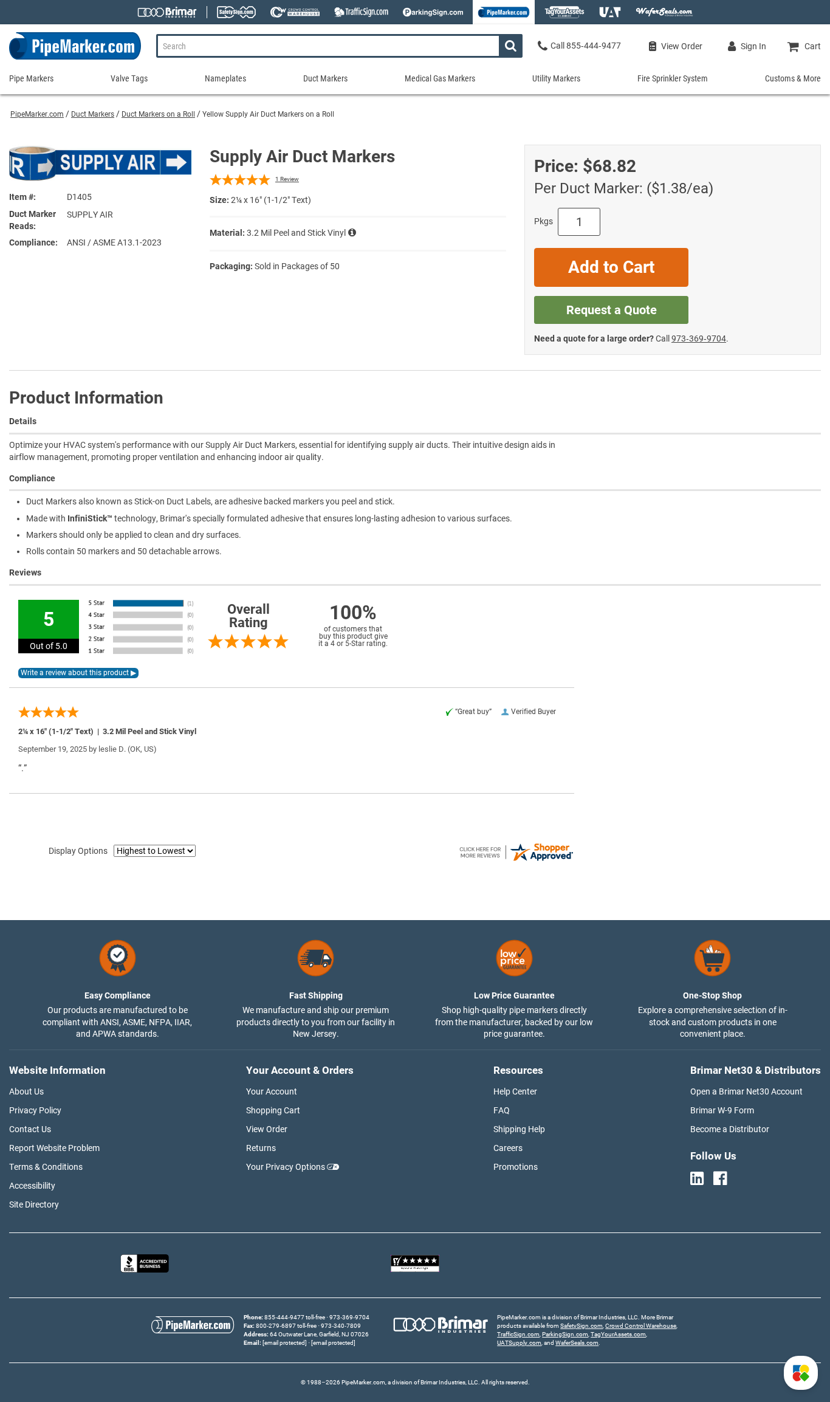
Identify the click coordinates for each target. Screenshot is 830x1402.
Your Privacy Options (285, 1167)
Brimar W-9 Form (722, 1110)
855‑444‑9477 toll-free (294, 1317)
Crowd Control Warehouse (640, 1325)
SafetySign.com (581, 1325)
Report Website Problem (54, 1148)
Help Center (515, 1091)
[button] (801, 1373)
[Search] (511, 46)
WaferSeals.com (576, 1342)
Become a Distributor (729, 1129)
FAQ (501, 1110)
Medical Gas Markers (440, 78)
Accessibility (32, 1186)
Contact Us (30, 1129)
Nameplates (225, 78)
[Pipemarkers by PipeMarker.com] (70, 59)
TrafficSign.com (518, 1334)
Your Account (271, 1091)
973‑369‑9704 (698, 338)
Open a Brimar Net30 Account (746, 1091)
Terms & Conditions (46, 1167)
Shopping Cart (273, 1110)
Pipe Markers (31, 78)
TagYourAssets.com (618, 1334)
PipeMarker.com (37, 114)
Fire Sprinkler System (672, 78)
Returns (261, 1148)
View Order (266, 1129)
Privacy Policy (35, 1110)
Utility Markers (556, 78)
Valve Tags (129, 78)
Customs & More (793, 78)
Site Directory (34, 1204)
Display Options (78, 851)
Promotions (515, 1167)
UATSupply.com (519, 1342)
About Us (26, 1091)
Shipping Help (519, 1129)
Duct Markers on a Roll (158, 114)
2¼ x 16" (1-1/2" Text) (271, 200)
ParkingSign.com (565, 1334)
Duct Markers (92, 114)
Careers (508, 1148)
